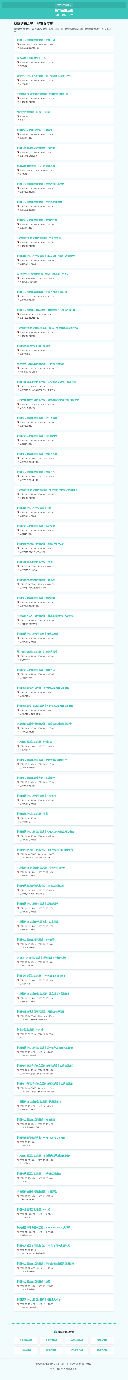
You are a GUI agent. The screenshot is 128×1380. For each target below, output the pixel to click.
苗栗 (71, 15)
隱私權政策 (73, 1369)
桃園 (57, 15)
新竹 (64, 15)
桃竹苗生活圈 (64, 10)
